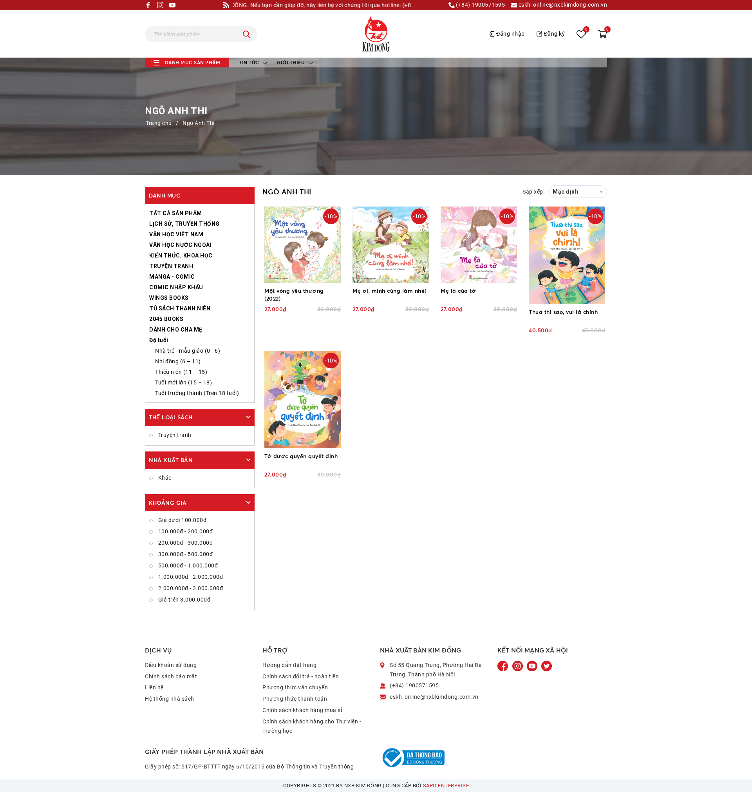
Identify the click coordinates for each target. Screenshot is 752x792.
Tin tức (249, 62)
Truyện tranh (174, 435)
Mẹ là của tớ (458, 290)
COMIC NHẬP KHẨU (176, 287)
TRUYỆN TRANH (171, 266)
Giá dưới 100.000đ (181, 520)
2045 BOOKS (166, 319)
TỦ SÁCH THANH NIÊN (179, 308)
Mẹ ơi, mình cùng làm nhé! (389, 290)
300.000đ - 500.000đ (185, 554)
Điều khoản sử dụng (171, 665)
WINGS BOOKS (169, 298)
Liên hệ (154, 687)
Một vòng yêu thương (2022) (294, 294)
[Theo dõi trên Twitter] (546, 666)
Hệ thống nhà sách (169, 699)
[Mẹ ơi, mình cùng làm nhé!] (390, 245)
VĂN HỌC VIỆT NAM (176, 234)
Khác (164, 478)
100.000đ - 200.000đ (185, 531)
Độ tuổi (158, 340)
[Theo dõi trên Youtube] (532, 666)
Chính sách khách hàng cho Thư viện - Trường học (311, 726)
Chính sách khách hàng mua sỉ (302, 710)
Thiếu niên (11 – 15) (181, 372)
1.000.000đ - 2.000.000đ (190, 577)
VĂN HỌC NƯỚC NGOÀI (180, 245)
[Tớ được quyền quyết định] (302, 399)
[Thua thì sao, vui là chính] (567, 255)
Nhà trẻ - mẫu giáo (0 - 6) (187, 351)
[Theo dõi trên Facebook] (503, 666)
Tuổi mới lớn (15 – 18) (183, 382)
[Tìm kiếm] (246, 34)
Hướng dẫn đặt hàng (289, 665)
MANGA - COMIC (172, 277)
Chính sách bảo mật (171, 676)
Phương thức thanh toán (294, 699)
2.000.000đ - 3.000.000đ (190, 588)
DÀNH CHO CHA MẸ (175, 329)
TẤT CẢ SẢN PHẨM (175, 213)
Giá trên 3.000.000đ (183, 599)
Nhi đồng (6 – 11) (178, 361)
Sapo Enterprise (446, 785)
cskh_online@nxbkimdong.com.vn (562, 5)
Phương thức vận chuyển (295, 687)
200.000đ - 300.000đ (185, 543)
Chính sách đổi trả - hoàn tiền (300, 676)
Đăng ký (554, 34)
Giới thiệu (291, 62)
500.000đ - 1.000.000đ (187, 565)
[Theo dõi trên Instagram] (518, 666)
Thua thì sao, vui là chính (563, 311)
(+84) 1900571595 (480, 5)
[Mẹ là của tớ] (479, 245)
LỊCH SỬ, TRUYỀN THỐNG (184, 224)
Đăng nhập (510, 34)
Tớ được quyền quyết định (301, 456)
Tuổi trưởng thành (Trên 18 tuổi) (197, 393)
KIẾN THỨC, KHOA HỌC (181, 255)
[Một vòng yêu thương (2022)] (302, 245)
